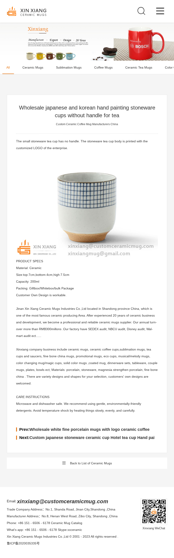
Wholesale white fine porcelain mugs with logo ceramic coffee (89, 429)
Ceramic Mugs (32, 67)
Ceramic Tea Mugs (138, 67)
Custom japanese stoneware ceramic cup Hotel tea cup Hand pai (92, 437)
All (8, 67)
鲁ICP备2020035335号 (23, 543)
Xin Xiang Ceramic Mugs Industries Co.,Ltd (37, 536)
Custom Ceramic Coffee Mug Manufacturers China (87, 124)
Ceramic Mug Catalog (66, 523)
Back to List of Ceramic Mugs (91, 463)
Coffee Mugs (103, 67)
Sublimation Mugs (69, 67)
